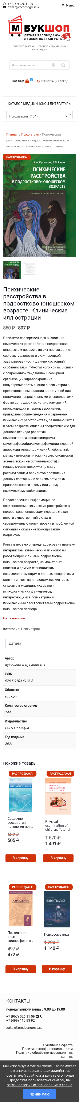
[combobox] (39, 114)
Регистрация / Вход (54, 81)
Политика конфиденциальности (47, 1049)
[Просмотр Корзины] (27, 81)
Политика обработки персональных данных (44, 1054)
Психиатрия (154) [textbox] (38, 116)
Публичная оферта (58, 1045)
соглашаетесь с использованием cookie (39, 1084)
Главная (12, 134)
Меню (70, 5)
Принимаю (39, 1094)
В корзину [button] (20, 858)
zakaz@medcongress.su (24, 1028)
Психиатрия (30, 134)
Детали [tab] (15, 643)
